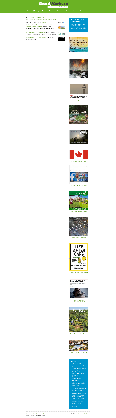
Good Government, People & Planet (79, 352)
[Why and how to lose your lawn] (78, 201)
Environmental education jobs (78, 365)
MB (32, 24)
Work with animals (76, 371)
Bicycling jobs (75, 375)
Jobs (34, 11)
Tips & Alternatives (82, 211)
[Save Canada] (78, 155)
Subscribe (40, 17)
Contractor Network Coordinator (34, 26)
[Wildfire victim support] (78, 69)
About (67, 11)
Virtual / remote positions (77, 401)
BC (26, 24)
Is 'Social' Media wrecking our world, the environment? (77, 301)
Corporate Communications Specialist (35, 32)
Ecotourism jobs (75, 385)
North (47, 24)
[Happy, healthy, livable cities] (78, 227)
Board (49, 19)
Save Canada (74, 161)
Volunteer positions (76, 403)
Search (33, 17)
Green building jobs (76, 387)
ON (34, 24)
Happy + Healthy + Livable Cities (79, 237)
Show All (43, 22)
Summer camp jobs (76, 378)
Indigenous (74, 370)
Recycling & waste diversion (78, 390)
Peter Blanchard (79, 413)
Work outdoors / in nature (78, 373)
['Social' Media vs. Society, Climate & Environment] (78, 289)
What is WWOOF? (73, 125)
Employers (60, 11)
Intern (41, 19)
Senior (31, 19)
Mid (34, 19)
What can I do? (83, 80)
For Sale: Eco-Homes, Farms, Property (78, 333)
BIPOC (79, 370)
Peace (85, 161)
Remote (27, 19)
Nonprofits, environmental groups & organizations (78, 396)
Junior (37, 19)
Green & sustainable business (78, 383)
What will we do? (83, 100)
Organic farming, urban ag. (78, 381)
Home (28, 11)
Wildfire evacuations (74, 80)
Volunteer (45, 19)
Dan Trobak (86, 413)
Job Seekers (41, 11)
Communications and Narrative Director (36, 37)
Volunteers (51, 11)
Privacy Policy (39, 413)
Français (82, 11)
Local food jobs (75, 380)
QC (36, 24)
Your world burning (74, 100)
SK (30, 24)
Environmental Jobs (76, 363)
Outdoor (54, 19)
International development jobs (79, 393)
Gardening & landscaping (77, 376)
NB (38, 24)
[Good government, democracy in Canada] (78, 346)
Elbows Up (80, 161)
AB (28, 24)
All (57, 19)
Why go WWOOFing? (83, 125)
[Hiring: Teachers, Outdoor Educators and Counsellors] (78, 137)
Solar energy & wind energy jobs (79, 388)
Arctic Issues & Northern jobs (78, 392)
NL (44, 24)
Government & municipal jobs (78, 398)
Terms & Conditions (30, 413)
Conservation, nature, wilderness (79, 368)
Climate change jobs (76, 366)
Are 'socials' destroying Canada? (80, 185)
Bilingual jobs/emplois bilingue (79, 400)
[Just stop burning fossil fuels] (78, 92)
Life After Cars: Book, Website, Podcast (79, 272)
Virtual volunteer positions (78, 405)
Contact (75, 11)
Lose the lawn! (74, 211)
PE (40, 24)
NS (42, 24)
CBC (71, 185)
